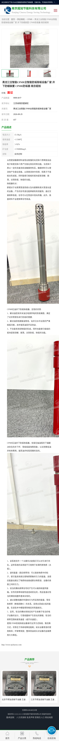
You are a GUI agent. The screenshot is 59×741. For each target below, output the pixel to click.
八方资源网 (21, 717)
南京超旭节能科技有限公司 (32, 714)
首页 (13, 19)
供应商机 (21, 19)
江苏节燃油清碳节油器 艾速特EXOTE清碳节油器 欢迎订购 (27, 700)
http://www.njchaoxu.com (12, 645)
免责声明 (30, 717)
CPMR (29, 19)
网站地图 (49, 717)
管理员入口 (39, 717)
